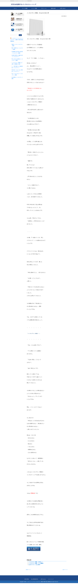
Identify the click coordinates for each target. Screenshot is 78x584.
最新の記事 (53, 8)
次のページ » (65, 569)
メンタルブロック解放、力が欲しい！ (36, 561)
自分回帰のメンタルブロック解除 (17, 78)
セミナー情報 (34, 8)
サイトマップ (50, 579)
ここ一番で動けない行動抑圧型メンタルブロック (17, 67)
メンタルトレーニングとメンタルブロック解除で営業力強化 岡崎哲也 (16, 40)
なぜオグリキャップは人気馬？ (35, 564)
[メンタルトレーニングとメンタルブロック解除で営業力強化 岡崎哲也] (23, 5)
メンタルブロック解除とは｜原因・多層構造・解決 (17, 63)
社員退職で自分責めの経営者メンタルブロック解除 (17, 52)
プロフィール (43, 8)
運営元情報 (26, 579)
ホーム (15, 8)
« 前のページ (28, 569)
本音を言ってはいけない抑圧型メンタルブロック (17, 70)
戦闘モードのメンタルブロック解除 (17, 45)
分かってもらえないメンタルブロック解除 (17, 74)
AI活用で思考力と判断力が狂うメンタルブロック (17, 56)
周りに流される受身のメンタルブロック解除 (17, 59)
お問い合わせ (62, 8)
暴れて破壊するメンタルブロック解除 (17, 48)
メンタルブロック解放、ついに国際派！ (36, 563)
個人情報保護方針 (34, 579)
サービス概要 (24, 8)
